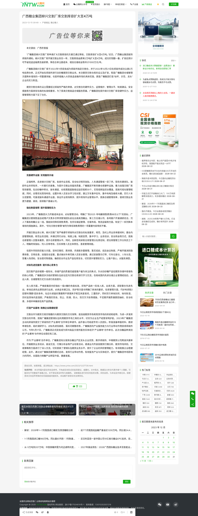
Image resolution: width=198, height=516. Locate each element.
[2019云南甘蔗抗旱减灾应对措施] (147, 357)
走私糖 (146, 411)
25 (143, 457)
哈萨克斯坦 (147, 391)
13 (153, 447)
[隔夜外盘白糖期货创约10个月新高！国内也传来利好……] (147, 325)
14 (158, 447)
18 (143, 452)
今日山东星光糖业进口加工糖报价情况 (158, 186)
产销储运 (148, 4)
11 (143, 447)
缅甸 (170, 403)
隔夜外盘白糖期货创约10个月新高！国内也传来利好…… (165, 325)
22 (163, 452)
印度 (158, 387)
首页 (68, 4)
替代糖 (158, 395)
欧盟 (170, 395)
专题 (108, 4)
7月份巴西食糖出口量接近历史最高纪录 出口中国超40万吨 (165, 302)
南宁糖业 (147, 387)
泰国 (146, 399)
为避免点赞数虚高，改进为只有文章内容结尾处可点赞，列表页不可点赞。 (159, 80)
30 (168, 457)
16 (168, 447)
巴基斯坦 (159, 391)
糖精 (158, 403)
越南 (158, 411)
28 (158, 457)
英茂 (158, 407)
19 (148, 452)
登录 (26, 482)
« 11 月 (143, 461)
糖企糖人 (54, 22)
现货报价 (96, 4)
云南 (158, 379)
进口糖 (171, 411)
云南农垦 (171, 379)
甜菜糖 (170, 399)
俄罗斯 (158, 383)
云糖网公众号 (81, 4)
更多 (173, 60)
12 (148, 447)
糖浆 (146, 403)
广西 (146, 395)
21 (158, 452)
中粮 (146, 375)
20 (153, 452)
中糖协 (158, 375)
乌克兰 (146, 379)
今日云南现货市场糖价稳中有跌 (153, 345)
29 (163, 457)
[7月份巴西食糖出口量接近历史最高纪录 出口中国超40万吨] (147, 302)
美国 (146, 407)
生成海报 (29, 512)
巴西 (170, 391)
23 (168, 452)
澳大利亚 (159, 399)
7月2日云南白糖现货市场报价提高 (154, 335)
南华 (170, 383)
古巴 (170, 387)
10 (174, 442)
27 (153, 457)
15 (163, 447)
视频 (170, 407)
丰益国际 (171, 375)
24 (174, 452)
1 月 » (150, 461)
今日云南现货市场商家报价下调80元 (155, 312)
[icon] (159, 504)
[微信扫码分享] (37, 512)
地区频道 (121, 4)
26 (148, 457)
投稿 (174, 4)
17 (174, 447)
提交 (126, 482)
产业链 (135, 4)
